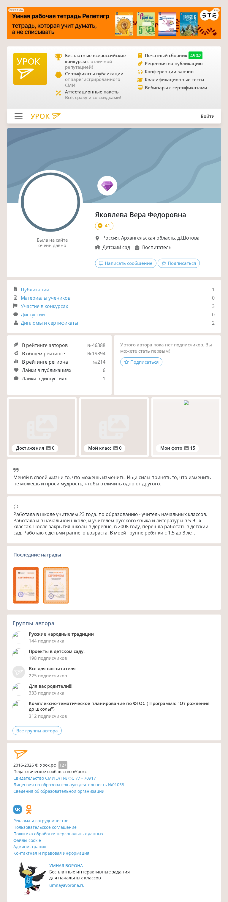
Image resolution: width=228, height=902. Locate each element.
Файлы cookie (27, 840)
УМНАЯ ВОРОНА (66, 865)
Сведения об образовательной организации (58, 791)
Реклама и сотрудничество (40, 820)
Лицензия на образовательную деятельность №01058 (68, 784)
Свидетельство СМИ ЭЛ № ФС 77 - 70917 (54, 778)
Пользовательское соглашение (45, 827)
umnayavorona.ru (67, 885)
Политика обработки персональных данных (58, 834)
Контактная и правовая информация (51, 853)
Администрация (29, 846)
